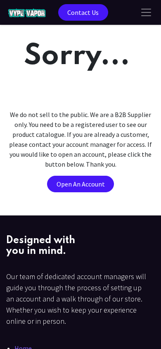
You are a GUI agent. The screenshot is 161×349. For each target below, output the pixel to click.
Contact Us (83, 12)
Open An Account (81, 184)
